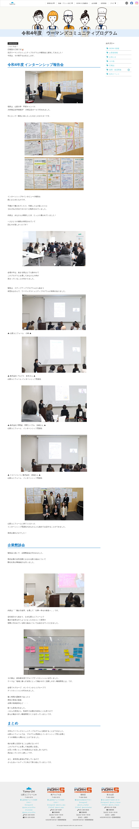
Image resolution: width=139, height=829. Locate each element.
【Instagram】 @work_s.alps (55, 805)
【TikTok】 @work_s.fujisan (110, 805)
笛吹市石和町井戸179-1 (83, 800)
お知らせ (112, 57)
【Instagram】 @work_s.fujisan (110, 802)
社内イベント (114, 74)
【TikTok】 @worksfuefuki (83, 807)
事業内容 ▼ (51, 3)
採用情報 (103, 3)
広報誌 (111, 65)
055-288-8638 (84, 810)
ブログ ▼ (113, 3)
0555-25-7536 (111, 807)
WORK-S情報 (114, 48)
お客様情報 (113, 53)
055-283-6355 (30, 815)
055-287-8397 (57, 810)
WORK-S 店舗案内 (82, 3)
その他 (111, 61)
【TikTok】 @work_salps (56, 807)
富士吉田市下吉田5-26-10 (111, 800)
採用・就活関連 (115, 70)
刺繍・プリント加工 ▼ (65, 3)
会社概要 (94, 3)
